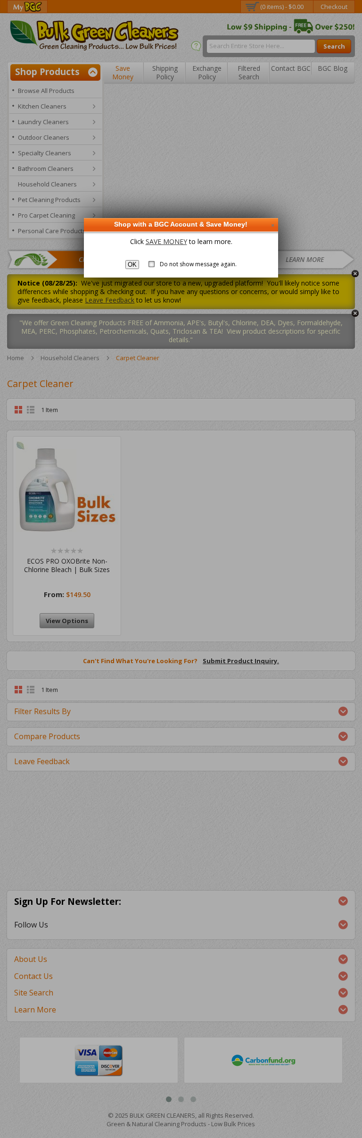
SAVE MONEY (166, 241)
